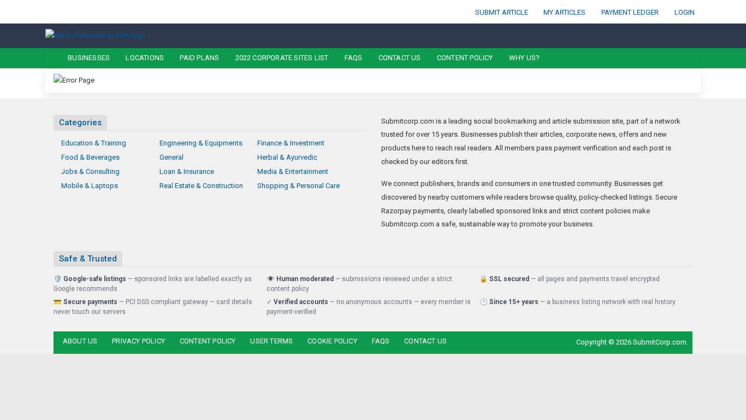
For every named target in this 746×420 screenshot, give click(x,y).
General (171, 157)
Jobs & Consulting (90, 171)
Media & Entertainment (292, 171)
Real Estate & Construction (201, 186)
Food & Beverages (90, 157)
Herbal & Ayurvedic (287, 157)
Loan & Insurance (186, 171)
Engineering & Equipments (200, 143)
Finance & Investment (290, 143)
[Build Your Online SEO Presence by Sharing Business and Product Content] (95, 35)
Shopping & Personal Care (298, 186)
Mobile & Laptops (89, 186)
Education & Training (93, 143)
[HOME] (51, 58)
